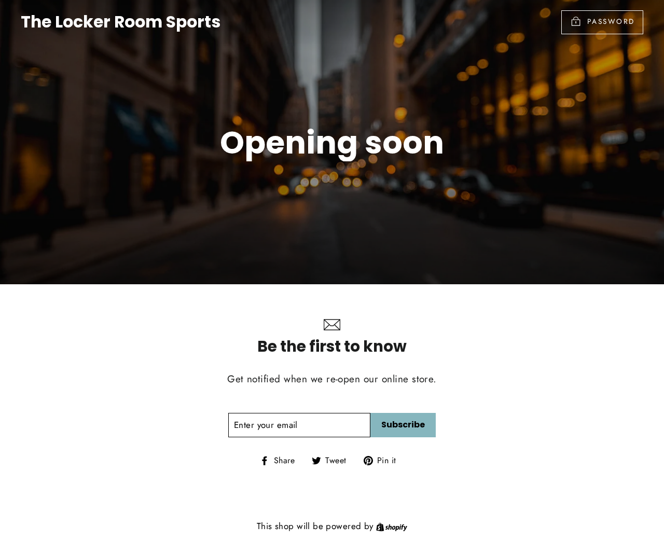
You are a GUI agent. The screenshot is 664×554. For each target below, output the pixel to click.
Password (611, 21)
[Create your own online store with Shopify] (391, 526)
